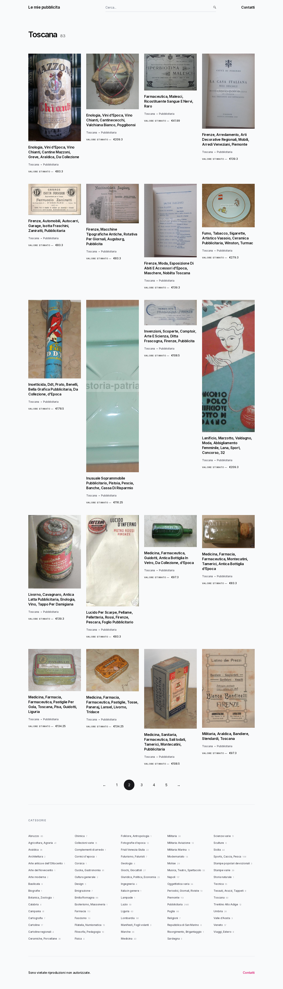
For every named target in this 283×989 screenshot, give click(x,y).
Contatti (248, 7)
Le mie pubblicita (44, 7)
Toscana (33, 164)
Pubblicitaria (50, 164)
